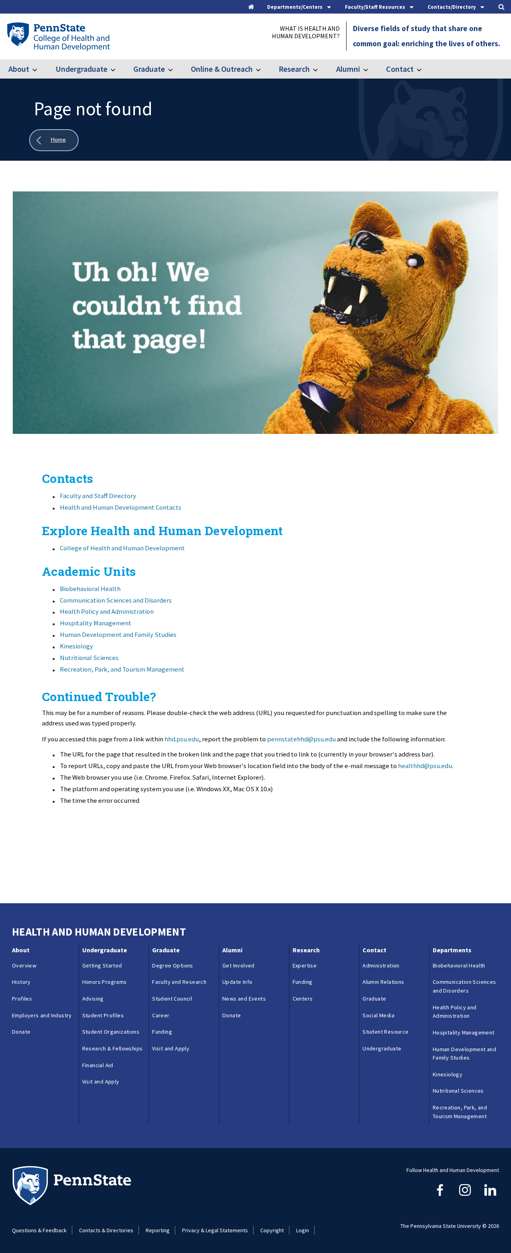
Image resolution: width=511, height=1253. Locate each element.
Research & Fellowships (112, 1048)
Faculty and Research (179, 981)
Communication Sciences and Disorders (116, 600)
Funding (162, 1031)
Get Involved (238, 965)
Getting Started (102, 965)
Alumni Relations (383, 981)
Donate (21, 1031)
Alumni (348, 69)
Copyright (272, 1230)
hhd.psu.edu (181, 739)
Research (294, 69)
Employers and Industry (42, 1015)
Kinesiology (76, 646)
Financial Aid (97, 1065)
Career (160, 1015)
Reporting (158, 1230)
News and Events (244, 998)
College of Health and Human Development (122, 548)
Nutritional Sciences (89, 657)
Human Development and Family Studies (118, 634)
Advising (93, 998)
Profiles (22, 998)
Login (302, 1230)
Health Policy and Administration (107, 611)
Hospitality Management (95, 623)
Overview (24, 965)
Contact (400, 69)
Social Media (378, 1015)
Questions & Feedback (39, 1230)
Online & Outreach (222, 69)
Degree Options (172, 965)
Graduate (149, 69)
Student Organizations (110, 1031)
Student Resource (385, 1031)
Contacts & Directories (106, 1230)
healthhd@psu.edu (425, 765)
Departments (452, 950)
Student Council (172, 998)
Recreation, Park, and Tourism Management (122, 669)
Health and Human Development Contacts (120, 507)
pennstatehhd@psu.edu (301, 739)
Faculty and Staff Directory (98, 495)
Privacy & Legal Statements (215, 1230)
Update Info (237, 981)
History (21, 981)
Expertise (305, 965)
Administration (381, 965)
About (18, 69)
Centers (303, 998)
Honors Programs (104, 981)
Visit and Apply (100, 1081)
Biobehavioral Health (90, 588)
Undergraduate (81, 69)
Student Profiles (103, 1015)
